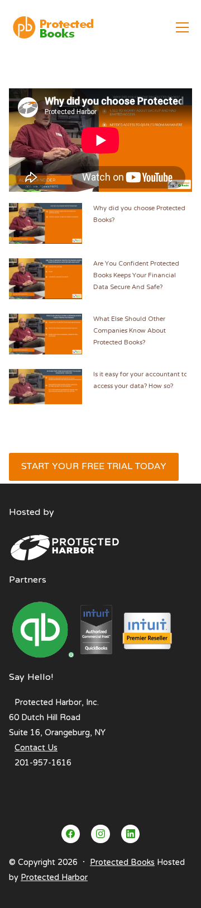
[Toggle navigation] (182, 27)
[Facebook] (70, 834)
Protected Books (122, 862)
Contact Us (36, 748)
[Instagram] (100, 834)
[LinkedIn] (130, 834)
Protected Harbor (54, 877)
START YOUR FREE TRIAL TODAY (93, 467)
